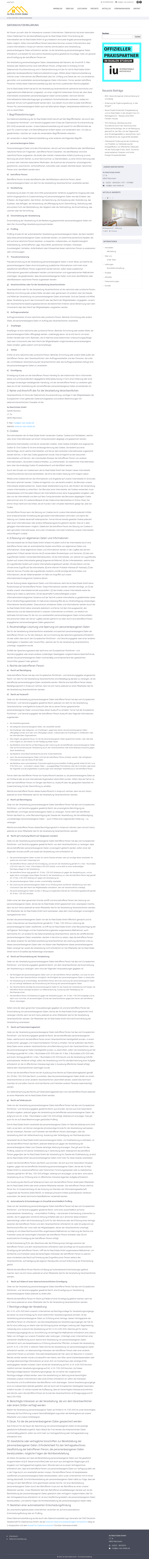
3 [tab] (107, 198)
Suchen (105, 33)
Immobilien (57, 9)
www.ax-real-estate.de (25, 426)
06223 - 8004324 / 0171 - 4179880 (119, 183)
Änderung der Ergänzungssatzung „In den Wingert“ (121, 104)
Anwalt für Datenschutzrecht (40, 1525)
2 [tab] (105, 198)
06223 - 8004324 (119, 1545)
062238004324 (108, 2)
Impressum (13, 1536)
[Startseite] (17, 10)
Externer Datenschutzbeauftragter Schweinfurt (66, 1522)
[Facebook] (140, 2)
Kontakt (137, 9)
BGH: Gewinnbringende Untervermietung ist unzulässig (122, 97)
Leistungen (82, 9)
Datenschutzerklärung (17, 1539)
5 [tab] (112, 198)
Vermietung (111, 250)
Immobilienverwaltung (115, 267)
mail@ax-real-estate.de (125, 2)
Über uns (70, 9)
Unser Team (111, 258)
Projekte (94, 9)
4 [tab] (110, 198)
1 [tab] (103, 198)
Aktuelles (106, 9)
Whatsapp (10, 2)
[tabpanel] (122, 216)
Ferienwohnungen (122, 9)
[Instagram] (137, 2)
